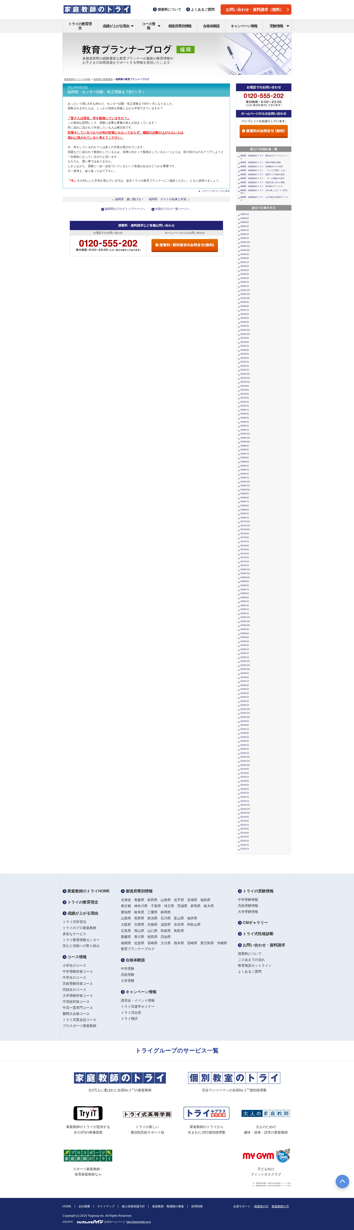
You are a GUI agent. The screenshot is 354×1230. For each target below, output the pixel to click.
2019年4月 (244, 466)
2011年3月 (244, 841)
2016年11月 (245, 573)
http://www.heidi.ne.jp (138, 1221)
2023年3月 (244, 326)
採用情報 (197, 1206)
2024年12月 (245, 242)
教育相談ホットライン (255, 965)
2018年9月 (244, 493)
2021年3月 (244, 402)
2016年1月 (244, 613)
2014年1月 (244, 705)
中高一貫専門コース (78, 1008)
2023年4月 (244, 322)
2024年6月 (244, 266)
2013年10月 (245, 717)
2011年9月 (244, 817)
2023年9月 (244, 302)
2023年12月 (245, 290)
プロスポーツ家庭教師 (79, 1026)
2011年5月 (244, 833)
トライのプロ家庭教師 (79, 928)
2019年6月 (244, 458)
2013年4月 (244, 741)
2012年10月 (245, 765)
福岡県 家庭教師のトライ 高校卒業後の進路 (260, 162)
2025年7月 (244, 214)
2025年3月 (244, 230)
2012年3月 (244, 793)
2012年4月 (244, 789)
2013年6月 (244, 733)
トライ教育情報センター (81, 940)
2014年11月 (245, 665)
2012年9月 (244, 769)
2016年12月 (245, 569)
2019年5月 (244, 462)
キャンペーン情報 (244, 26)
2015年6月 (244, 637)
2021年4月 (244, 398)
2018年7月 (244, 501)
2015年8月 (244, 633)
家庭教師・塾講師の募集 (168, 1206)
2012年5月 (244, 785)
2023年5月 (244, 318)
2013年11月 (245, 713)
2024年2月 (244, 282)
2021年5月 (244, 394)
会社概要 (84, 1206)
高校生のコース (74, 989)
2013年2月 (244, 749)
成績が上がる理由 (116, 26)
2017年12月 (245, 521)
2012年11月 (245, 761)
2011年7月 (244, 825)
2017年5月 (244, 549)
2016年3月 (244, 605)
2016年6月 (244, 593)
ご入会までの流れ (251, 960)
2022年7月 (244, 346)
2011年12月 (245, 805)
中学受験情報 (248, 900)
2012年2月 (244, 797)
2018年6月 (244, 506)
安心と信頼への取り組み (81, 946)
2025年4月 (244, 226)
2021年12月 (245, 374)
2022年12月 (245, 330)
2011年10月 (245, 813)
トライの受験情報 (258, 891)
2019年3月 (244, 470)
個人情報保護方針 (133, 1206)
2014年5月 (244, 689)
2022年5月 (244, 354)
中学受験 (127, 968)
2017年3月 (244, 557)
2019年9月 (244, 446)
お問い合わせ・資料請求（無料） (255, 9)
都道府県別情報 (180, 26)
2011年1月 (244, 849)
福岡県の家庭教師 (103, 79)
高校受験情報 (248, 906)
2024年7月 (244, 262)
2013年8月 (244, 725)
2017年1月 (244, 565)
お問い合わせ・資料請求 (263, 945)
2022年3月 (244, 362)
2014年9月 (244, 673)
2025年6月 (244, 218)
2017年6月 (244, 546)
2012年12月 (245, 757)
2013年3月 (244, 745)
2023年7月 (244, 310)
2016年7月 (244, 589)
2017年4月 (244, 554)
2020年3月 (244, 426)
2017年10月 (245, 529)
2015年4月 (244, 645)
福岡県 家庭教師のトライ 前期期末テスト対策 (261, 166)
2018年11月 (245, 486)
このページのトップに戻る (215, 191)
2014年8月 (244, 677)
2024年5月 (244, 270)
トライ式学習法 (74, 922)
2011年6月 (244, 829)
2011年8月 (244, 821)
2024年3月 (244, 278)
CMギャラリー (255, 923)
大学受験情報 (248, 912)
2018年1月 (244, 518)
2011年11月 (245, 809)
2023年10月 (245, 298)
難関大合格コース (76, 1014)
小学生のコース (74, 965)
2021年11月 (245, 378)
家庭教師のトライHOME (77, 79)
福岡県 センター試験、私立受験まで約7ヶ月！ (106, 92)
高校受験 (127, 975)
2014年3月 (244, 697)
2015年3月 (244, 649)
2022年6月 (244, 350)
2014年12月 (245, 661)
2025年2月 (244, 234)
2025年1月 (244, 238)
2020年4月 (244, 422)
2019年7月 (244, 454)
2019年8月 (244, 450)
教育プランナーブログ (138, 949)
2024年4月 (244, 274)
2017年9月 (244, 534)
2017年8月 (244, 537)
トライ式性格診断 (258, 934)
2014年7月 (244, 681)
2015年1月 (244, 657)
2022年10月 (245, 334)
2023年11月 (245, 294)
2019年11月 (245, 438)
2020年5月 (244, 418)
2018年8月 (244, 498)
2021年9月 (244, 386)
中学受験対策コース (78, 971)
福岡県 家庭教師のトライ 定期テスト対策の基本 (262, 174)
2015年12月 (245, 617)
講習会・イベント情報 (138, 1000)
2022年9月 (244, 338)
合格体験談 (211, 26)
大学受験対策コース (78, 996)
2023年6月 (244, 314)
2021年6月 (244, 390)
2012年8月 (244, 773)
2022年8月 (244, 342)
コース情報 (148, 26)
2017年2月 (244, 561)
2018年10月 (245, 490)
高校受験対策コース (78, 983)
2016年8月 (244, 585)
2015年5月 (244, 641)
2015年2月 (244, 653)
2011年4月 (244, 837)
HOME (67, 1206)
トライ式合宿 (131, 1012)
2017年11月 (245, 526)
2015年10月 (245, 625)
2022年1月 (244, 370)
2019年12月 (245, 434)
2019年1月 (244, 478)
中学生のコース (74, 977)
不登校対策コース (76, 1002)
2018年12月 (245, 482)
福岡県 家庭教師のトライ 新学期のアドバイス (261, 186)
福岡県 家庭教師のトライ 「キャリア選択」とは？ (263, 170)
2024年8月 (244, 258)
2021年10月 (245, 382)
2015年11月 (245, 621)
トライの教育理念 (80, 26)
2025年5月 (244, 222)
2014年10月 (245, 669)
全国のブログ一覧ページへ (172, 209)
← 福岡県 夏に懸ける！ (127, 199)
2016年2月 (244, 609)
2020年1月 (244, 430)
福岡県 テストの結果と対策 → (169, 199)
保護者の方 (261, 1206)
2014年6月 (244, 685)
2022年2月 (244, 366)
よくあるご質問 (250, 971)
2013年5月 (244, 737)
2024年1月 (244, 286)
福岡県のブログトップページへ (125, 209)
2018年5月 (244, 510)
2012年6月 (244, 781)
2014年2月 (244, 701)
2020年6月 (244, 414)
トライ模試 (129, 1018)
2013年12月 (245, 709)
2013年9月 (244, 721)
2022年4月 (244, 358)
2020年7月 (244, 410)
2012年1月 (244, 801)
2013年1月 (244, 753)
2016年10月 (245, 577)
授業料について (250, 954)
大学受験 (127, 981)
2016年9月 (244, 581)
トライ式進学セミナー (138, 1006)
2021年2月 (244, 406)
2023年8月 (244, 306)
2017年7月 (244, 541)
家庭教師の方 (280, 1206)
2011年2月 (244, 845)
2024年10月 (245, 250)
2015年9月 (244, 629)
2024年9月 (244, 254)
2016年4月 (244, 601)
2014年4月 (244, 693)
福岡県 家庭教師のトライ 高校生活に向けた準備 (262, 182)
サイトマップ (106, 1206)
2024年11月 (245, 246)
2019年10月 (245, 442)
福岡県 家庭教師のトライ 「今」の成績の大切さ (262, 178)
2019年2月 (244, 474)
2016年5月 (244, 597)
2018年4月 (244, 513)
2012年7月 (244, 777)
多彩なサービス (74, 934)
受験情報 (276, 26)
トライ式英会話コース (79, 1020)
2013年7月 (244, 729)
